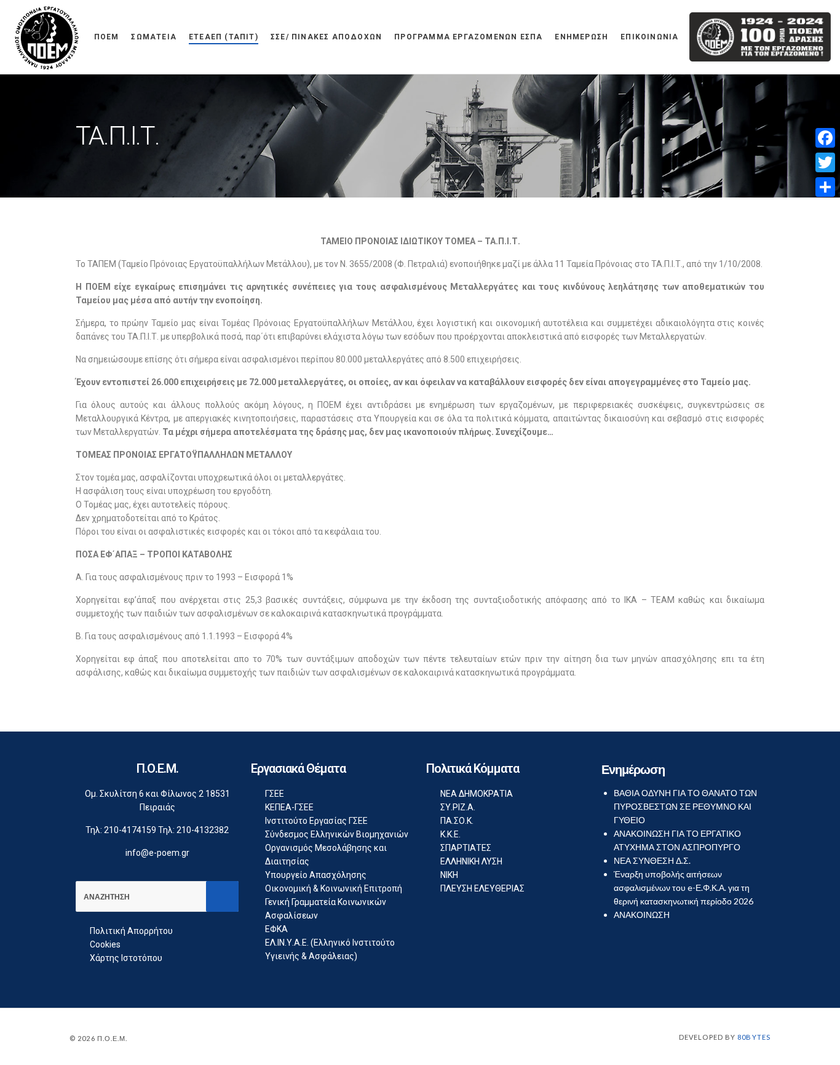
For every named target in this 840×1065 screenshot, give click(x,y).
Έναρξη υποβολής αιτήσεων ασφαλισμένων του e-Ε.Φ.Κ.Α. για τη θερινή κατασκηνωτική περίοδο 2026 (683, 887)
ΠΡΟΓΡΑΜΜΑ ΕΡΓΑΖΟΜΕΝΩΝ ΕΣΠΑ (468, 37)
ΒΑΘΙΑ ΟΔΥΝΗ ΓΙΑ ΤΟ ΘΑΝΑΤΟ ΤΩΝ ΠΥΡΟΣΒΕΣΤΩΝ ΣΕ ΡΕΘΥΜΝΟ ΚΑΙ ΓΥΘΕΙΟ (685, 806)
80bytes (754, 1037)
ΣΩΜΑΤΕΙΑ (153, 37)
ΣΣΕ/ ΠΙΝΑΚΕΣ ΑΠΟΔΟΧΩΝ (326, 37)
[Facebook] (825, 138)
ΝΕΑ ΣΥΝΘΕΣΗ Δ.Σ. (652, 860)
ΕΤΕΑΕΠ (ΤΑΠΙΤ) (223, 37)
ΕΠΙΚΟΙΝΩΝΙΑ (649, 37)
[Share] (825, 187)
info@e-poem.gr (157, 853)
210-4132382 (202, 830)
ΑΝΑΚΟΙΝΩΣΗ (642, 914)
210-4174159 (130, 830)
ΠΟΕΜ (106, 37)
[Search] (222, 896)
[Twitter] (825, 162)
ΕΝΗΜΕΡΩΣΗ (581, 37)
